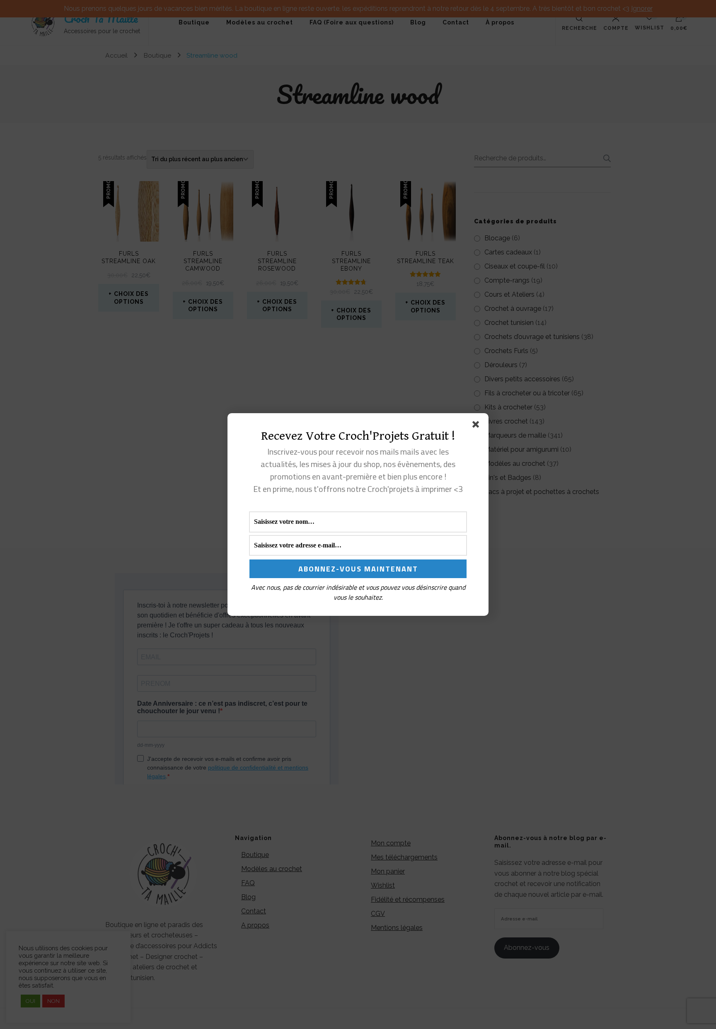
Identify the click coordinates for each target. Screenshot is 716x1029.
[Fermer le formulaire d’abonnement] (477, 426)
